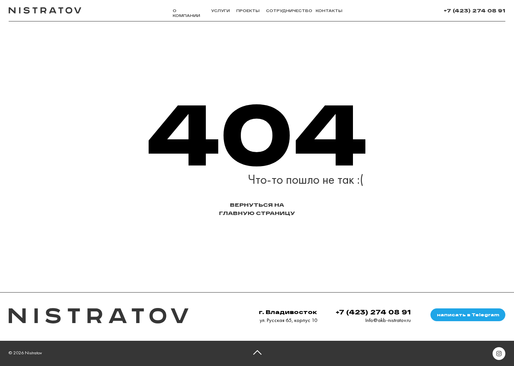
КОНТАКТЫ (329, 11)
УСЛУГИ (220, 11)
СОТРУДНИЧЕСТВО (289, 11)
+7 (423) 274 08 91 (474, 10)
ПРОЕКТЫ (248, 11)
